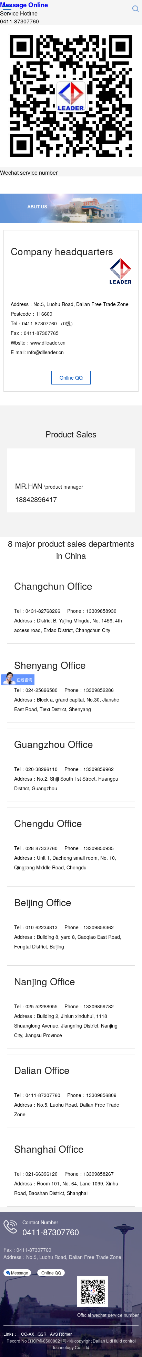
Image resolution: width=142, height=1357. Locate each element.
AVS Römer (61, 1334)
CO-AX (27, 1334)
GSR (42, 1334)
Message (19, 1272)
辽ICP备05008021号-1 (49, 1341)
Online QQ (71, 377)
